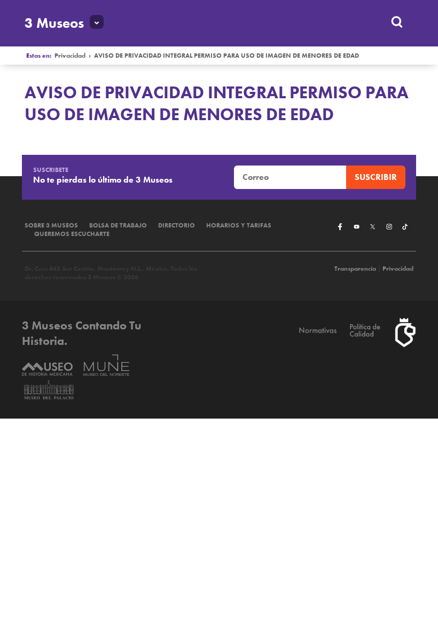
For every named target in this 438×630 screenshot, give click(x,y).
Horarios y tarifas (238, 225)
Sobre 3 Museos (51, 225)
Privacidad (69, 55)
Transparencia (355, 268)
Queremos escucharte (72, 234)
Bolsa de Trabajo (118, 225)
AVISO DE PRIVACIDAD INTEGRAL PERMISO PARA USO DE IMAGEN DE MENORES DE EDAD (226, 55)
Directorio (176, 225)
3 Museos (54, 23)
